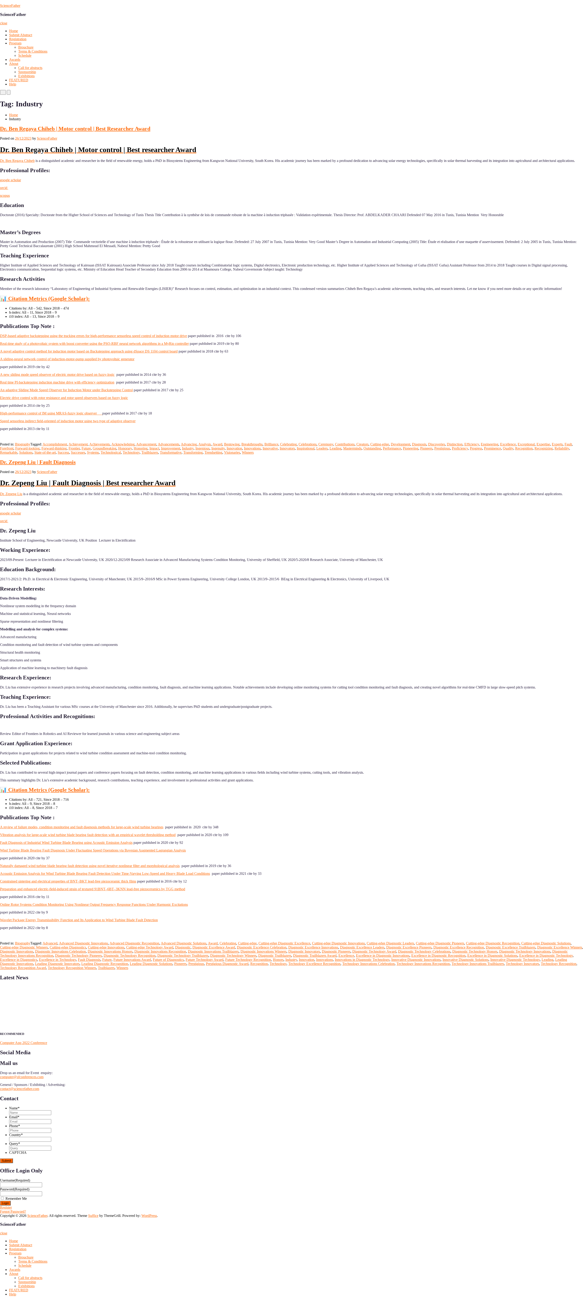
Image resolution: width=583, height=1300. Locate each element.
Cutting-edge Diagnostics (68, 947)
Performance (392, 448)
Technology (131, 452)
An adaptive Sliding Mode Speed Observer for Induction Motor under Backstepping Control (66, 390)
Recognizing (543, 448)
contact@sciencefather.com (19, 1089)
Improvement (170, 448)
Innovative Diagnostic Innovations (416, 960)
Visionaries (232, 452)
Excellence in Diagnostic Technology (546, 955)
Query (14, 1144)
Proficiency (460, 448)
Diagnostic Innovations (16, 951)
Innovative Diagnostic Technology (515, 960)
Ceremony (325, 444)
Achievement (78, 444)
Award (217, 444)
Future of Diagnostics (168, 960)
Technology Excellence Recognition (314, 964)
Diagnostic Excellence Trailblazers (510, 947)
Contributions (345, 444)
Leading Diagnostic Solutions (151, 964)
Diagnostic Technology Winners (233, 955)
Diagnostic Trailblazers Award (315, 955)
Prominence (492, 448)
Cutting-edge (379, 444)
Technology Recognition (558, 964)
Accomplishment (55, 444)
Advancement (146, 444)
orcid (4, 188)
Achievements (99, 444)
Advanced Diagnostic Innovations (83, 943)
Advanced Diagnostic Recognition (134, 943)
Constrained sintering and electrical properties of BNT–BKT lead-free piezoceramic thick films (68, 881)
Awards (14, 59)
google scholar (10, 180)
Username (15, 1180)
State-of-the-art (45, 452)
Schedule (24, 55)
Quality (508, 448)
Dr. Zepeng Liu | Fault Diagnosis (38, 462)
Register (6, 1207)
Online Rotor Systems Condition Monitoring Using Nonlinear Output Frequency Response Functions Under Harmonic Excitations (94, 904)
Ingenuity (218, 448)
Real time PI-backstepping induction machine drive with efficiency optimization (57, 382)
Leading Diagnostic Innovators (57, 964)
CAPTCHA (18, 1152)
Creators (362, 444)
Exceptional (526, 444)
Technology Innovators (522, 964)
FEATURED (18, 80)
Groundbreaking (104, 448)
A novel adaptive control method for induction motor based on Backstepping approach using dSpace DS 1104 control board (89, 351)
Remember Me (16, 1198)
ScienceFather (10, 6)
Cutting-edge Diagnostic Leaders (390, 943)
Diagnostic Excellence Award (213, 947)
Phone (14, 1126)
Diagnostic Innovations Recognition (160, 951)
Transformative (171, 452)
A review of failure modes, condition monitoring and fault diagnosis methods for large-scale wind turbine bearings (81, 827)
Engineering (489, 444)
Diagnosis (419, 444)
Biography (22, 444)
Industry (188, 448)
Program (15, 43)
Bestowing (232, 444)
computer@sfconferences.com (21, 1077)
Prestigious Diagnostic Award (227, 964)
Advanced (50, 943)
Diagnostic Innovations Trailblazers (213, 951)
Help (12, 84)
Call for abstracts (30, 68)
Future (86, 448)
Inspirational (306, 448)
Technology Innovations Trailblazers (478, 964)
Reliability (562, 448)
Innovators (287, 448)
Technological (111, 452)
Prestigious (442, 448)
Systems (93, 452)
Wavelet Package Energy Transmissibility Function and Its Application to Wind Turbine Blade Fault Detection (79, 920)
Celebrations (308, 444)
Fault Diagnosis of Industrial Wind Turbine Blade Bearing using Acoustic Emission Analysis (66, 842)
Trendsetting (213, 452)
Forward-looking (27, 448)
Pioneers (426, 448)
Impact (154, 448)
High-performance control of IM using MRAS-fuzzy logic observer (51, 413)
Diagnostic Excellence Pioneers (409, 947)
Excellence (508, 444)
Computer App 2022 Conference (23, 1043)
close (3, 23)
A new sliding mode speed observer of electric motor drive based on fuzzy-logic (57, 374)
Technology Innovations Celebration (368, 964)
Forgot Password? (13, 1211)
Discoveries (436, 444)
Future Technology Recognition (248, 960)
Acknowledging (123, 444)
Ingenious (202, 448)
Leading (335, 448)
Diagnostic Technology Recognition (130, 955)
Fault (568, 444)
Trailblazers (149, 452)
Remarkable (8, 452)
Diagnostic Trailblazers (274, 955)
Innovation (234, 448)
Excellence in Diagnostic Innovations (382, 955)
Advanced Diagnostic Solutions (183, 943)
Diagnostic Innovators (304, 951)
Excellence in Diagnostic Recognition (438, 955)
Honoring (141, 448)
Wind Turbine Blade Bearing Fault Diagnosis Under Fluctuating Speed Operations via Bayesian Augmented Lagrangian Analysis (93, 850)
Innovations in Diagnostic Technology (362, 960)
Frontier (74, 448)
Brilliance (271, 444)
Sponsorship (27, 72)
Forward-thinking (54, 448)
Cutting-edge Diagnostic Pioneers (440, 943)
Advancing (189, 444)
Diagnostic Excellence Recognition (458, 947)
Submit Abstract (20, 35)
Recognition (524, 448)
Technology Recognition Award (23, 968)
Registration (17, 39)
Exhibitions (26, 76)
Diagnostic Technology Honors (474, 951)
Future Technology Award (204, 960)
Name (14, 1108)
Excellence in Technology (57, 960)
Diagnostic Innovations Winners (263, 951)
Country (16, 1135)
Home (13, 31)
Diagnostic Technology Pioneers (78, 955)
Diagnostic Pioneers (336, 951)
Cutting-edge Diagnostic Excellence (284, 943)
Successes (78, 452)
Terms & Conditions (32, 51)
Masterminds (352, 448)
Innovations (252, 448)
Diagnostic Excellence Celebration (261, 947)
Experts (557, 444)
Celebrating (288, 444)
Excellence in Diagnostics (18, 960)
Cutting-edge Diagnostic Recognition (492, 943)
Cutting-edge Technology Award (149, 947)
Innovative (270, 448)
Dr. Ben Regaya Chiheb (17, 161)
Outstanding (372, 448)
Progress (476, 448)
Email (14, 1117)
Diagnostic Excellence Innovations (313, 947)
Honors (278, 960)
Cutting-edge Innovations (106, 947)
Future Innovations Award (132, 960)
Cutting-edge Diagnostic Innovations (338, 943)
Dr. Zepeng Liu (11, 494)
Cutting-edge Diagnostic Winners (24, 947)
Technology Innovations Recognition (423, 964)
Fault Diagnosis (89, 960)
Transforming (193, 452)
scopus (5, 195)
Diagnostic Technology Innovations (524, 951)
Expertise (543, 444)
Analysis (204, 444)
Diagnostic (183, 947)
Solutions (26, 452)
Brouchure (25, 47)
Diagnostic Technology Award (374, 951)
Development (400, 444)
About (13, 64)
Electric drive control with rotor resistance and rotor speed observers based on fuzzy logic (64, 398)
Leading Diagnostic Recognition (104, 964)
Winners (248, 452)
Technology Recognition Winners (72, 968)
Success (63, 452)
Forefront (6, 448)
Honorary (125, 448)
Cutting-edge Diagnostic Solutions (546, 943)
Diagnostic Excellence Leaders (362, 947)
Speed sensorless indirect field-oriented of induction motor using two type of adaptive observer (68, 421)
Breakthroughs (252, 444)
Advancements (168, 444)
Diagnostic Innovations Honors (110, 951)
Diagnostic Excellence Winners (559, 947)
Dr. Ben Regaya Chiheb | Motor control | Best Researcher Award (75, 129)
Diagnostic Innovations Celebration (60, 951)
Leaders (322, 448)
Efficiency (471, 444)
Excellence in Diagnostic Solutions (492, 955)
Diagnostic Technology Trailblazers (182, 955)
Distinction (455, 444)
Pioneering (410, 448)
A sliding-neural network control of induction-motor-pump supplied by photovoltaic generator (67, 359)
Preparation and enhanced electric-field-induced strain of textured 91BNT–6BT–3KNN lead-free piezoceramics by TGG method (92, 889)
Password (14, 1189)
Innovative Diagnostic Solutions (465, 960)
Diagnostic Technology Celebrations (424, 951)
